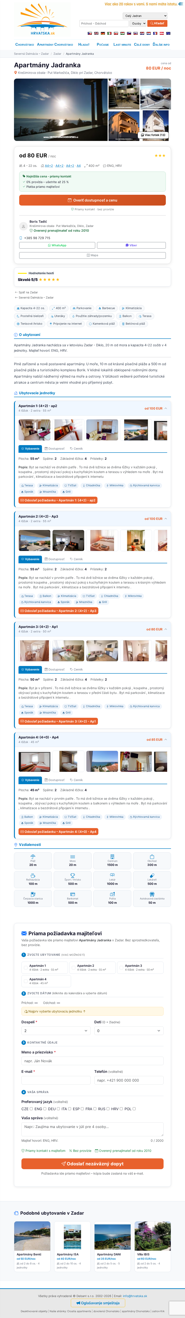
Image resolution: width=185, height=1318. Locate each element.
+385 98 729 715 (37, 238)
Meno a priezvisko (38, 1052)
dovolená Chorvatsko (106, 1311)
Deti (107, 1022)
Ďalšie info (161, 44)
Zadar (57, 53)
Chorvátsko (24, 44)
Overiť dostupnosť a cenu (95, 200)
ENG (39, 1109)
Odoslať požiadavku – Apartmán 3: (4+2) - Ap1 (60, 721)
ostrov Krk (158, 1311)
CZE (25, 1109)
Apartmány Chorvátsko (55, 44)
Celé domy (142, 44)
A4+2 (49, 166)
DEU (52, 1109)
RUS (102, 1109)
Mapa (94, 255)
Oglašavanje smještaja (100, 1303)
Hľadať (158, 23)
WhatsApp (59, 245)
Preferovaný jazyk (44, 1101)
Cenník (78, 448)
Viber (133, 245)
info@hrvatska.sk (135, 1296)
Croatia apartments (79, 1311)
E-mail (28, 1071)
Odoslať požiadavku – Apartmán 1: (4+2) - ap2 (60, 500)
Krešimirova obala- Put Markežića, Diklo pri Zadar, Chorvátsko (65, 73)
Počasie (103, 44)
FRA (89, 1109)
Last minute (122, 44)
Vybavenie (32, 448)
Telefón (108, 1071)
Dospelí (29, 1022)
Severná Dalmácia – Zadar (31, 53)
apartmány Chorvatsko (136, 1311)
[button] (92, 277)
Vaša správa (39, 1118)
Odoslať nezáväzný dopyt (95, 1163)
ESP (77, 1109)
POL (129, 1109)
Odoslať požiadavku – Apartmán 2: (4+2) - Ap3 (60, 611)
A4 (79, 166)
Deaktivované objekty (34, 1311)
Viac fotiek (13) (155, 135)
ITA (65, 1109)
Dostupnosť (57, 448)
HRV (115, 1109)
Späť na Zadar (28, 292)
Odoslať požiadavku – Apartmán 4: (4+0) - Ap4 (60, 831)
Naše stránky (58, 1311)
